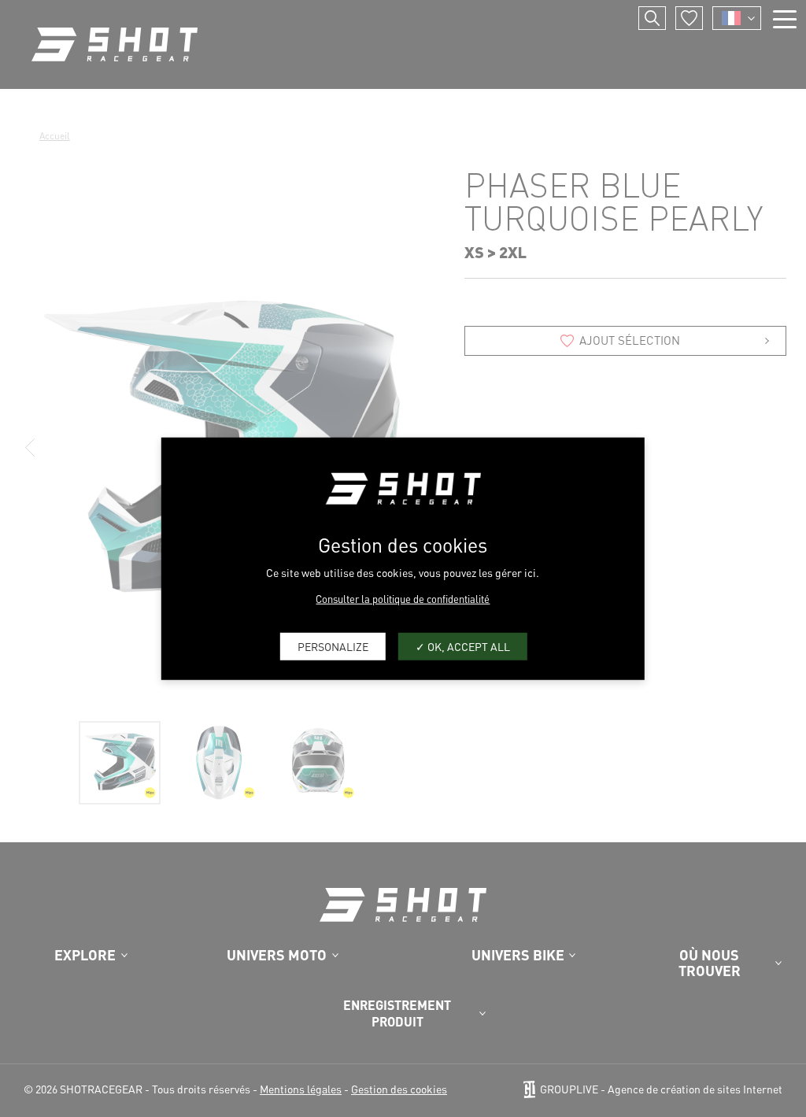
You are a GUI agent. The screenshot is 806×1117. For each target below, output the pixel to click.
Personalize (333, 646)
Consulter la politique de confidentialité (403, 598)
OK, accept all (467, 646)
